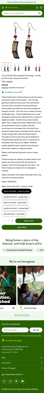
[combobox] (22, 13)
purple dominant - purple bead (16, 197)
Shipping (5, 88)
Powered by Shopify (30, 389)
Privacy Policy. (37, 335)
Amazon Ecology (14, 389)
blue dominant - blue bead (14, 214)
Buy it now (22, 227)
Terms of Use (26, 335)
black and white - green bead (15, 203)
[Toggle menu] (3, 7)
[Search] (39, 13)
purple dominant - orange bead (16, 208)
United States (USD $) (13, 374)
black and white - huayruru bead (16, 191)
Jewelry (9, 81)
